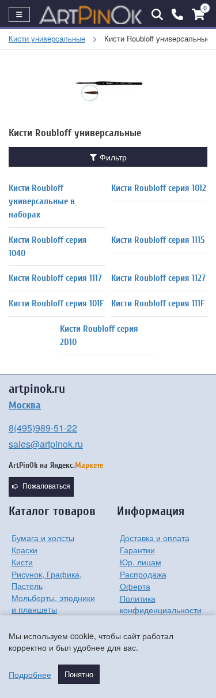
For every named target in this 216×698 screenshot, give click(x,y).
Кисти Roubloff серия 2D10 (99, 335)
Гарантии (137, 550)
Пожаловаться (46, 486)
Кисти (22, 562)
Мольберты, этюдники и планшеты (53, 603)
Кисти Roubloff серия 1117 (55, 278)
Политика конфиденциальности (161, 604)
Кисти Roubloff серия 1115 (157, 240)
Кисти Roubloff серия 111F (157, 303)
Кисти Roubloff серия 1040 (48, 246)
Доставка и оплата (155, 537)
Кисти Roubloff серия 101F (56, 303)
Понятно (79, 674)
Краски (24, 550)
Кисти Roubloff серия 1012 (158, 188)
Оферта (135, 586)
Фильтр (112, 157)
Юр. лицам (140, 562)
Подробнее (30, 674)
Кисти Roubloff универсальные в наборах (42, 201)
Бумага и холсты (43, 537)
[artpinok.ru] (91, 14)
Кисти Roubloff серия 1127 (158, 278)
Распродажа (143, 574)
